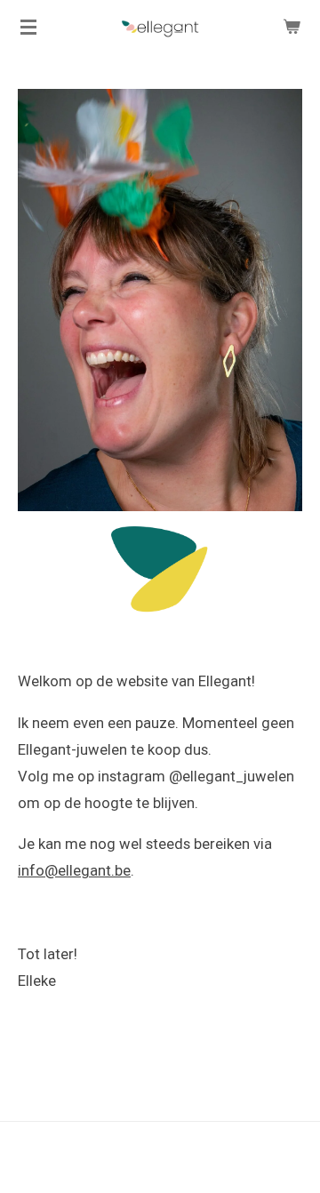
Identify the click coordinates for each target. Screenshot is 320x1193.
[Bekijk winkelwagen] (291, 26)
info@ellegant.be (74, 870)
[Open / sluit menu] (28, 26)
